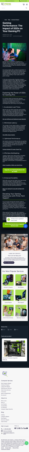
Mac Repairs (4, 418)
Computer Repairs (5, 416)
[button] (26, 443)
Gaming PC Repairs (15, 19)
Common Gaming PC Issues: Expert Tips (12, 149)
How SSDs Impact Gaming (9, 134)
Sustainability (4, 405)
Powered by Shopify (5, 449)
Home (6, 19)
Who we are (3, 400)
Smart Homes (4, 421)
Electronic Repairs (5, 419)
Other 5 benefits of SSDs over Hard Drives (12, 165)
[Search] (26, 8)
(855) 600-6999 (24, 1)
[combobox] (14, 8)
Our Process (4, 404)
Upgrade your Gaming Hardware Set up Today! (14, 170)
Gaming (3, 414)
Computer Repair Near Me (7, 409)
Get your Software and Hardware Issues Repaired (14, 119)
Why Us (3, 402)
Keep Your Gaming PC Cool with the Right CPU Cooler (13, 189)
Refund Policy (16, 447)
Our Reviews (4, 407)
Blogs (9, 19)
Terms (2, 447)
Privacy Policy (8, 447)
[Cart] (23, 4)
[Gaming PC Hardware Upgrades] (14, 349)
